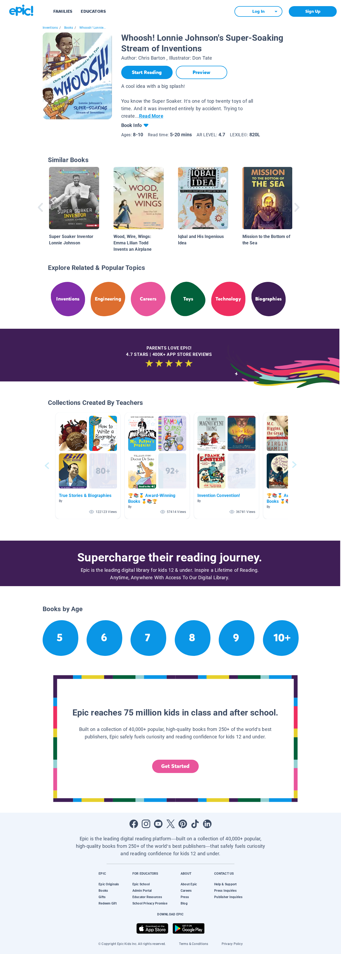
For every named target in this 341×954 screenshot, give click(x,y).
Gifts (102, 897)
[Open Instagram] (146, 824)
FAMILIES (62, 11)
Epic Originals (109, 884)
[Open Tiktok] (195, 824)
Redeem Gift (108, 903)
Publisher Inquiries (228, 897)
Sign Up (312, 11)
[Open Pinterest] (182, 824)
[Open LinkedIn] (207, 824)
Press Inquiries (225, 891)
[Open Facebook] (133, 824)
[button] (87, 465)
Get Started (175, 766)
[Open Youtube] (158, 824)
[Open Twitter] (170, 824)
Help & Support (225, 884)
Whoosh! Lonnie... (92, 28)
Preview (201, 72)
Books (68, 28)
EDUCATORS (93, 11)
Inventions (50, 28)
